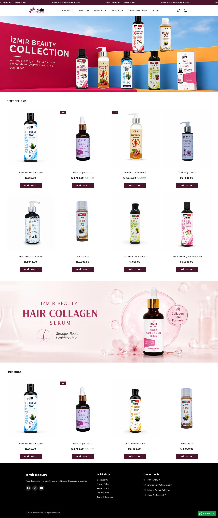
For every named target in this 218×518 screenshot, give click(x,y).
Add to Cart (30, 185)
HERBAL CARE (100, 10)
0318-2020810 (153, 480)
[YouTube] (41, 488)
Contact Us (102, 480)
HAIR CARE (84, 10)
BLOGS (156, 10)
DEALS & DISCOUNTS (138, 10)
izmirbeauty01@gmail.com (159, 485)
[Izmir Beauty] (36, 10)
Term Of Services (105, 497)
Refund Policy (103, 492)
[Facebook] (28, 488)
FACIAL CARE (117, 10)
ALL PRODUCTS (67, 10)
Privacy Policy (103, 484)
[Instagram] (35, 488)
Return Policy (103, 488)
